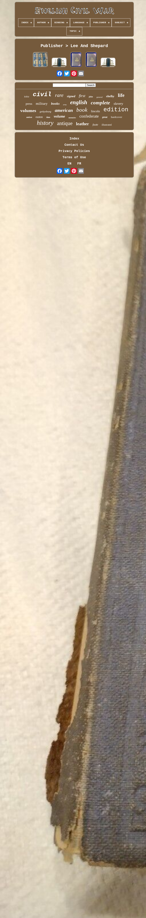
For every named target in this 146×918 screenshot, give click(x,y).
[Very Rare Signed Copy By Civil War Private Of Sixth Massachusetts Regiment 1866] (76, 60)
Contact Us (74, 145)
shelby (110, 96)
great (104, 117)
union (29, 117)
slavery (118, 103)
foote (95, 124)
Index (74, 138)
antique (64, 123)
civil (42, 94)
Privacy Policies (74, 151)
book (81, 110)
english (78, 102)
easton (39, 116)
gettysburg (45, 111)
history (45, 123)
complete (100, 102)
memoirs (72, 117)
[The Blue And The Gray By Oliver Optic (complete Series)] (40, 60)
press (29, 103)
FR (79, 163)
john (91, 96)
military (42, 103)
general (100, 97)
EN (69, 163)
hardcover (116, 117)
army (65, 105)
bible (26, 96)
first (82, 95)
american (64, 110)
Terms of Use (74, 157)
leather (82, 123)
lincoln (95, 111)
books (55, 103)
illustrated (107, 124)
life (121, 95)
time (48, 117)
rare (59, 95)
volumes (28, 110)
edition (115, 109)
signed (71, 96)
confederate (89, 116)
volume (59, 116)
